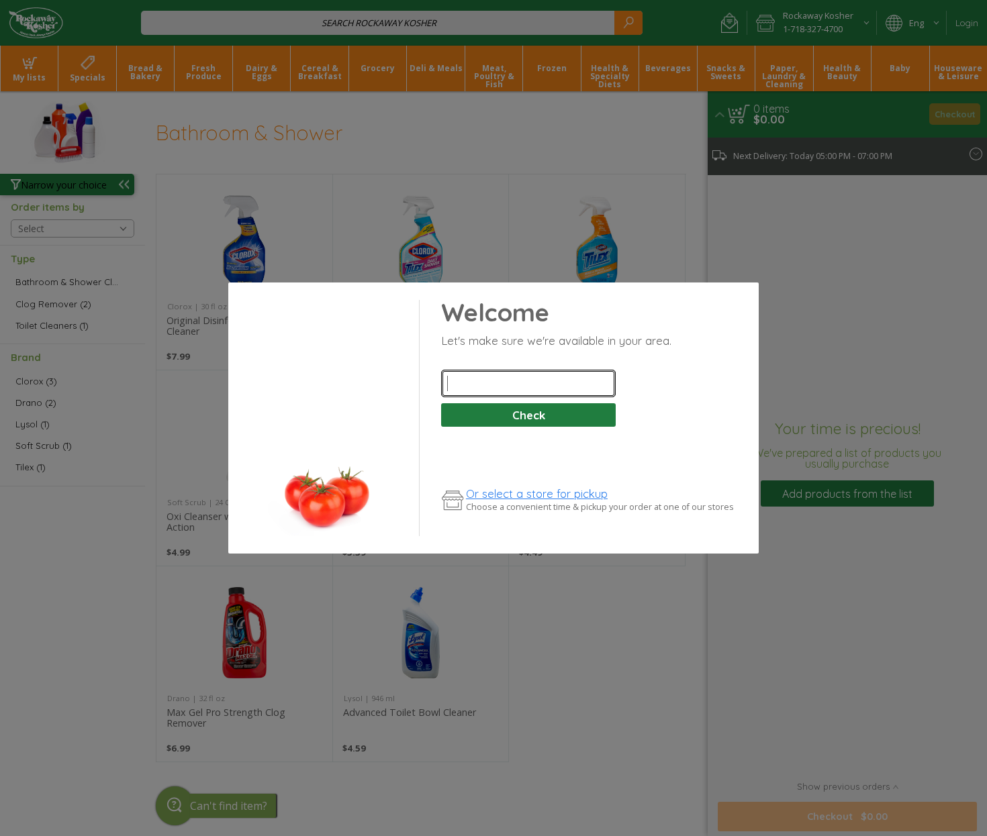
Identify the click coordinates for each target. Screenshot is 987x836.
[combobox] (528, 384)
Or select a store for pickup (537, 493)
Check (528, 415)
